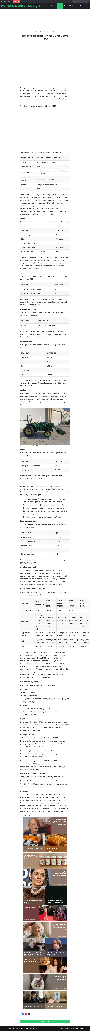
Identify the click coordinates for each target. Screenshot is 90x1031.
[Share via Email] (29, 1013)
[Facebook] (22, 1013)
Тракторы (60, 5)
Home (34, 31)
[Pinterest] (26, 1013)
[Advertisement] (45, 20)
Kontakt (79, 5)
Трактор (37, 31)
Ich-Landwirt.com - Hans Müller (30, 1028)
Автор (65, 5)
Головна (47, 5)
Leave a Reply (45, 1021)
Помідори (53, 5)
